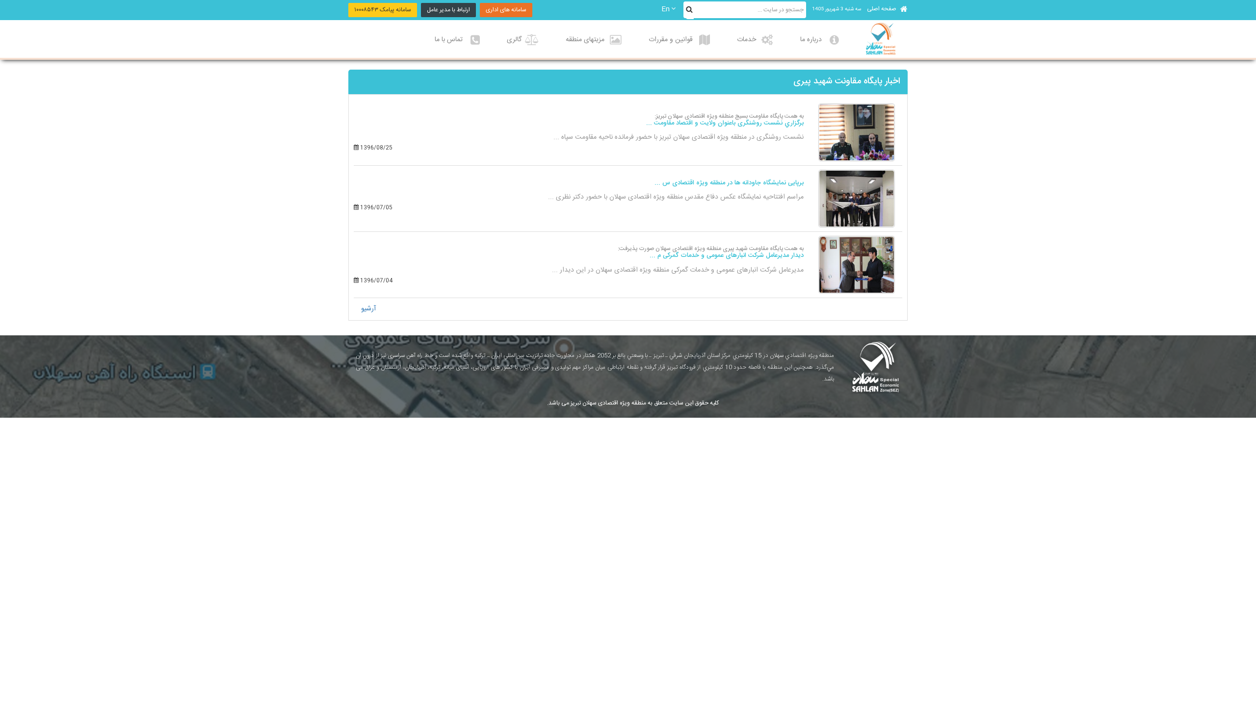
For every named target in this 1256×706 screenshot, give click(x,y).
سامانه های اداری (506, 10)
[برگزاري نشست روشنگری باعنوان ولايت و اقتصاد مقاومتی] (856, 132)
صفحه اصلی (882, 9)
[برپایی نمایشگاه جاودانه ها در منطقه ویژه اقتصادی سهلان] (856, 198)
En (665, 9)
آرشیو (368, 309)
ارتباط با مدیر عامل (448, 10)
